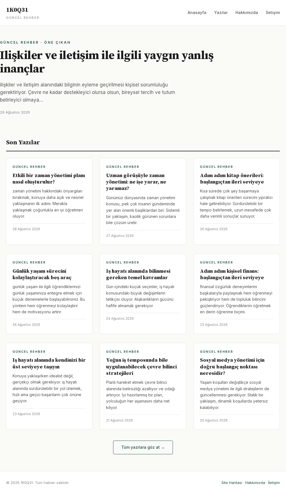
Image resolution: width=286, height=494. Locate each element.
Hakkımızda (246, 12)
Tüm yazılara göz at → (143, 447)
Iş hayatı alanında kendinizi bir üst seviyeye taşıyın (49, 363)
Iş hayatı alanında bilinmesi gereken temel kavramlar (138, 274)
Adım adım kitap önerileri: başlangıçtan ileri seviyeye (232, 178)
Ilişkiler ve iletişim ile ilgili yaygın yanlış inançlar (106, 62)
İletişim (273, 12)
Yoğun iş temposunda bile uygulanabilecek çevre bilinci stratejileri (141, 367)
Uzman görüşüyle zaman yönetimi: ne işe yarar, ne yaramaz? (136, 182)
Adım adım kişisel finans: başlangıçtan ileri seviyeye (232, 274)
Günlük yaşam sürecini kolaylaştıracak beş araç (42, 274)
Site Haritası (231, 482)
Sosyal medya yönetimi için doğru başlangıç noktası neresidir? (232, 367)
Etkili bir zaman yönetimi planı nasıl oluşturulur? (49, 178)
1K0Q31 (22, 13)
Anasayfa (197, 12)
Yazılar (221, 12)
